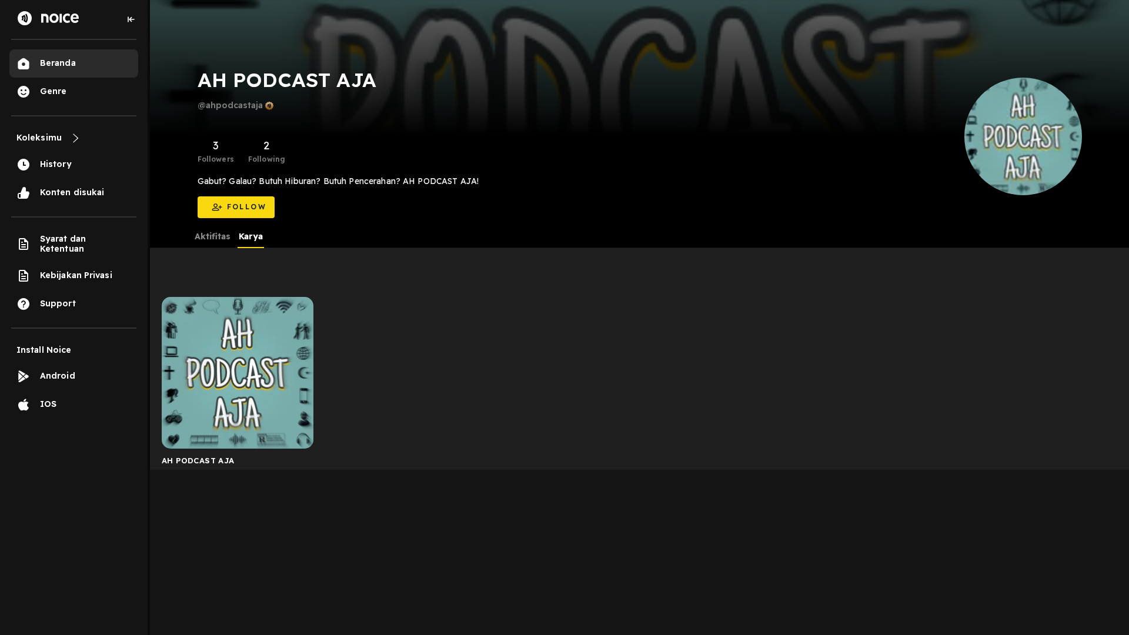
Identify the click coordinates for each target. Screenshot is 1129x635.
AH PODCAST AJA (198, 460)
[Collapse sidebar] (131, 19)
